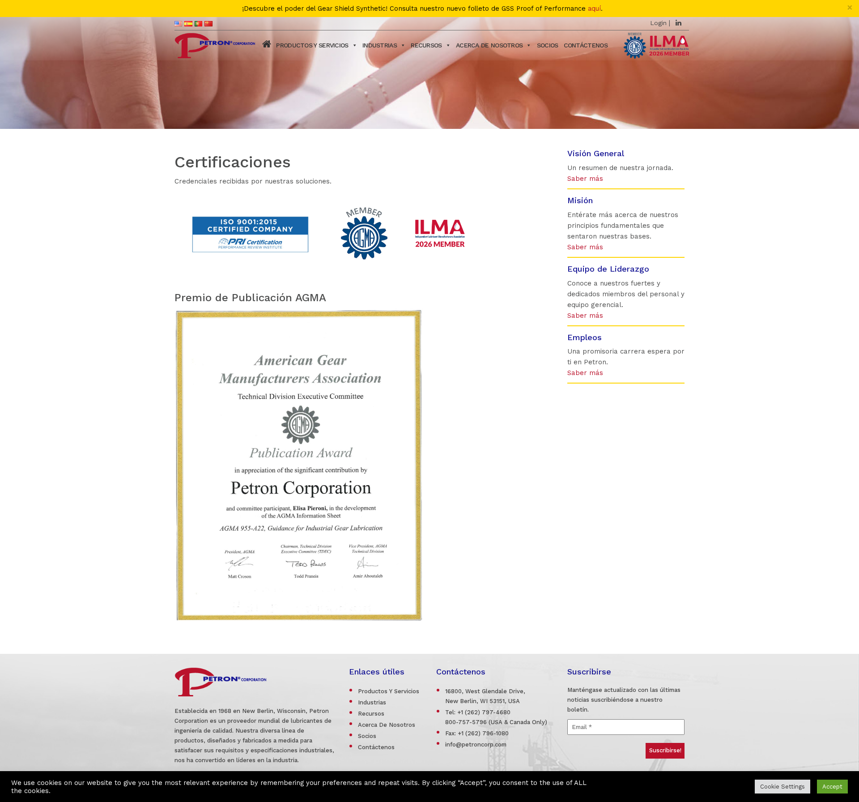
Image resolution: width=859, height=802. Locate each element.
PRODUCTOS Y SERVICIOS (312, 45)
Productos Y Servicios (388, 691)
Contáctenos (586, 45)
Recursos (426, 45)
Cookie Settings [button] (782, 786)
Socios (367, 736)
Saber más (585, 179)
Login (658, 22)
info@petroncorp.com (475, 744)
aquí (594, 9)
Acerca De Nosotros (386, 724)
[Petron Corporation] (214, 44)
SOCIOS (547, 45)
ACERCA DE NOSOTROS (489, 45)
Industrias (379, 45)
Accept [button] (832, 786)
